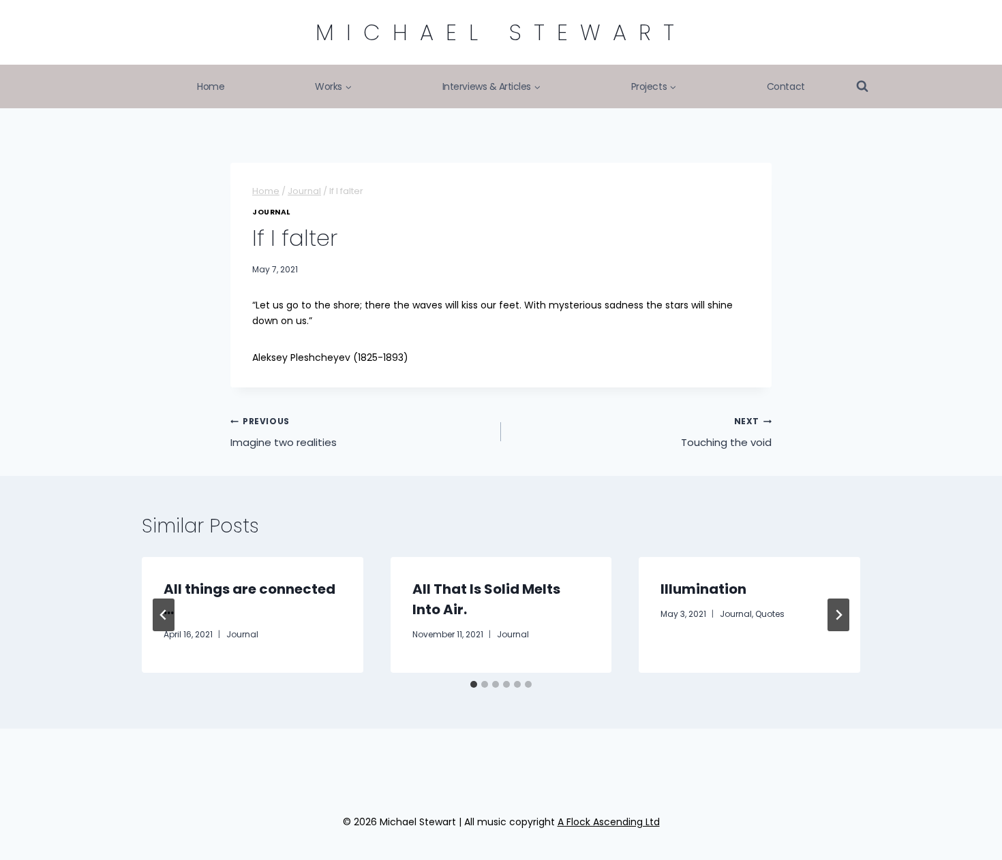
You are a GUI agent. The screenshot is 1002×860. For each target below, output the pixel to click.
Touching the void (726, 432)
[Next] (838, 615)
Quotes (770, 614)
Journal (271, 212)
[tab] (473, 684)
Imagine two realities (283, 432)
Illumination (703, 589)
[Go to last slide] (163, 615)
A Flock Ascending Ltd (609, 822)
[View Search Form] (862, 86)
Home (210, 86)
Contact (786, 86)
